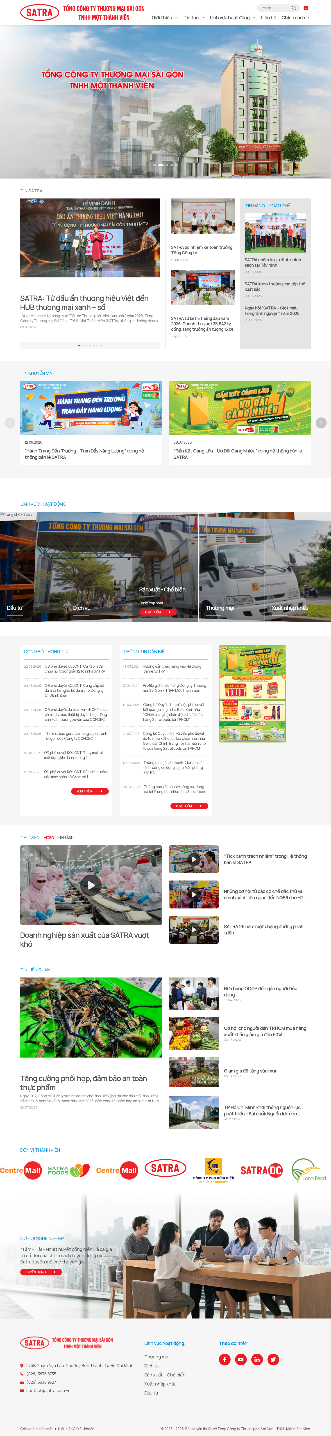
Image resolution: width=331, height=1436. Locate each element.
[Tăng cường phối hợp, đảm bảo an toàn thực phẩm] (91, 1023)
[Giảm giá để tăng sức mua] (194, 1073)
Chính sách (293, 17)
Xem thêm (219, 612)
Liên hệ (268, 17)
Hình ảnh (66, 837)
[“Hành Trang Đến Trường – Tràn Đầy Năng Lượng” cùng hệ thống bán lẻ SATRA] (91, 408)
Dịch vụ (151, 1366)
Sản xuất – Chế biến (165, 1375)
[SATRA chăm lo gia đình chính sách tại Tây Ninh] (275, 233)
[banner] (165, 101)
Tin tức (191, 17)
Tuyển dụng (36, 1272)
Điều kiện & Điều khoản (76, 1428)
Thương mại (156, 1357)
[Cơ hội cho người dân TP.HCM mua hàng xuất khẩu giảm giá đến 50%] (194, 1033)
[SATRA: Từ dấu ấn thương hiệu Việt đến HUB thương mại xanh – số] (90, 244)
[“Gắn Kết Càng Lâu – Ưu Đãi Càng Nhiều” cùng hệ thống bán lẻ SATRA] (240, 408)
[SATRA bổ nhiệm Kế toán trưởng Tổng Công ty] (203, 219)
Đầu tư (151, 1393)
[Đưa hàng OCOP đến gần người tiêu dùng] (194, 993)
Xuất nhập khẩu (160, 1384)
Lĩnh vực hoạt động (230, 17)
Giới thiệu (162, 17)
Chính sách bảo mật (36, 1428)
